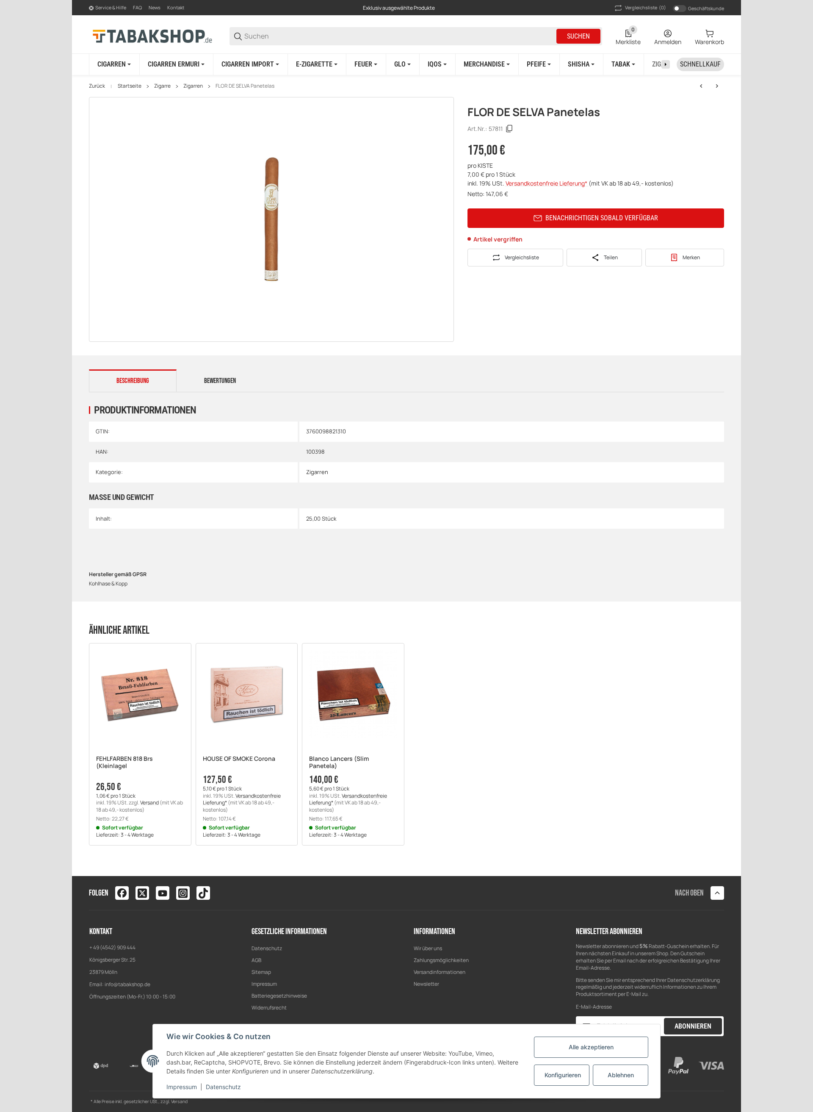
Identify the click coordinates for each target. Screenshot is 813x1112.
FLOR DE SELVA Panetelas (245, 86)
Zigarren (193, 86)
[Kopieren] (509, 129)
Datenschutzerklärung (693, 980)
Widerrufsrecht (269, 1007)
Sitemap (261, 972)
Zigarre (162, 86)
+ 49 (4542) (103, 947)
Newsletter (426, 983)
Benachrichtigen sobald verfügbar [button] (601, 218)
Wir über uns (428, 948)
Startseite (129, 86)
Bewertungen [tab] (220, 381)
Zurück (97, 86)
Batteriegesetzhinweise (279, 995)
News (154, 7)
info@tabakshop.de (127, 984)
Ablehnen (621, 1075)
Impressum (264, 983)
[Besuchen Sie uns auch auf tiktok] (203, 893)
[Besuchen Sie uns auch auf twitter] (142, 893)
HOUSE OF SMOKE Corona (239, 759)
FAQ (137, 7)
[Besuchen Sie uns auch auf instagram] (183, 893)
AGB (256, 960)
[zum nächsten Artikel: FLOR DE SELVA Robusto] (717, 86)
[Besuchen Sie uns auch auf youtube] (162, 893)
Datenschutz (267, 948)
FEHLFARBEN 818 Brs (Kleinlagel (124, 762)
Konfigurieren (563, 1075)
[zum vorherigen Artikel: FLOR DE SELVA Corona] (701, 86)
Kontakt (175, 7)
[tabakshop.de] (152, 36)
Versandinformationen (439, 972)
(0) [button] (645, 7)
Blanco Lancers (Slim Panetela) (339, 762)
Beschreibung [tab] (132, 381)
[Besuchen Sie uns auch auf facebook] (122, 893)
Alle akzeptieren (591, 1047)
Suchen (578, 36)
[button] (140, 694)
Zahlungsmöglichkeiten (441, 960)
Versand (150, 802)
